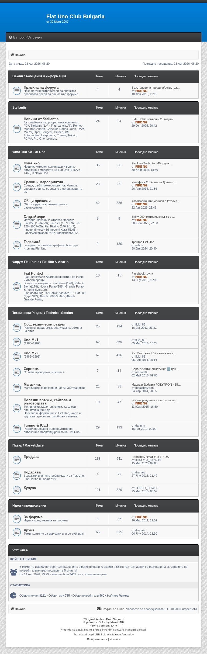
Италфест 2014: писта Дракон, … (154, 182)
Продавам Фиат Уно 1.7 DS (150, 456)
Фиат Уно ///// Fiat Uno (28, 152)
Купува (30, 488)
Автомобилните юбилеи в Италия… (156, 201)
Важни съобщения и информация (39, 76)
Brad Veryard (114, 619)
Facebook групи (142, 273)
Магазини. (32, 384)
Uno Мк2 (31, 353)
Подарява (32, 472)
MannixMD (117, 622)
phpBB (97, 629)
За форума (33, 517)
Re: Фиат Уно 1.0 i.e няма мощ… (154, 353)
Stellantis (19, 107)
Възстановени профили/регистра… (156, 87)
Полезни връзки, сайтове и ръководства (47, 401)
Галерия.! (32, 242)
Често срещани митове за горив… (155, 400)
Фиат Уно (32, 163)
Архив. (30, 530)
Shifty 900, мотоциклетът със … (153, 216)
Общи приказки (37, 201)
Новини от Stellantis (41, 119)
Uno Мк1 (31, 340)
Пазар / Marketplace (28, 445)
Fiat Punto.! (33, 273)
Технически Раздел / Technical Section (42, 313)
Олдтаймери (34, 216)
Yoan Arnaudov (124, 634)
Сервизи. (31, 369)
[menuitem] (25, 37)
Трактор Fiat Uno (143, 242)
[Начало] (23, 18)
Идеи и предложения (29, 505)
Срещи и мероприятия (43, 182)
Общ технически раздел (44, 324)
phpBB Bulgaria (101, 634)
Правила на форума (41, 87)
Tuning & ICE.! (36, 425)
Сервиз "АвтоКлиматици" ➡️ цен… (155, 369)
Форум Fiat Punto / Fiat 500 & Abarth (40, 262)
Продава (31, 457)
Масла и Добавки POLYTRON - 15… (156, 384)
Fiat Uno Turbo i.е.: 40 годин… (152, 163)
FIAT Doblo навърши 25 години (152, 119)
